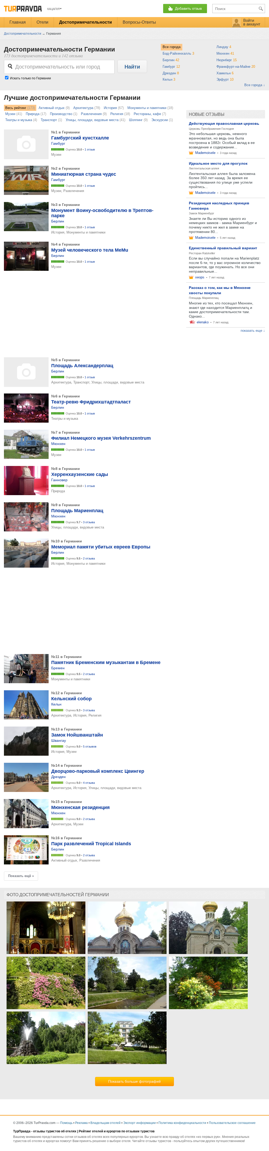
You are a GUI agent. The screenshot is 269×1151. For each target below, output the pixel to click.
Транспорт (49, 120)
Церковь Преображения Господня (211, 128)
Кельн (169, 79)
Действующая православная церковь (224, 123)
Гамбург (171, 67)
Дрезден (171, 73)
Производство (61, 114)
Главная (17, 22)
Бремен (58, 668)
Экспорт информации (139, 1123)
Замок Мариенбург (201, 213)
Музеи (10, 114)
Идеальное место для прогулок (218, 163)
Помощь (66, 1123)
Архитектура (83, 108)
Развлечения (91, 114)
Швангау (58, 740)
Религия (116, 114)
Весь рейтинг (15, 108)
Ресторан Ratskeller (202, 253)
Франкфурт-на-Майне (235, 67)
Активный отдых (52, 108)
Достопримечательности (85, 22)
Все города (171, 47)
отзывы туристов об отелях (54, 1131)
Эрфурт (225, 79)
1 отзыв (90, 149)
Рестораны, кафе (147, 114)
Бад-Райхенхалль (178, 53)
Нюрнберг (226, 60)
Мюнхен (225, 53)
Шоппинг (136, 120)
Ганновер (59, 480)
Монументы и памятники (146, 108)
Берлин (171, 60)
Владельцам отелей (105, 1123)
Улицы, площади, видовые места (92, 120)
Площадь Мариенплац (204, 297)
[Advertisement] (92, 314)
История (110, 108)
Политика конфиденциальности (182, 1123)
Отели (42, 22)
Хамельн (225, 73)
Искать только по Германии (30, 78)
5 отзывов (89, 746)
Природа (32, 114)
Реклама (81, 1123)
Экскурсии (159, 120)
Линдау (223, 47)
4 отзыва (89, 782)
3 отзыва (89, 522)
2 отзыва (89, 558)
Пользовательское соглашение (232, 1123)
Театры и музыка (18, 120)
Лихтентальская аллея (204, 168)
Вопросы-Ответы (139, 22)
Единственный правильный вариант (223, 248)
